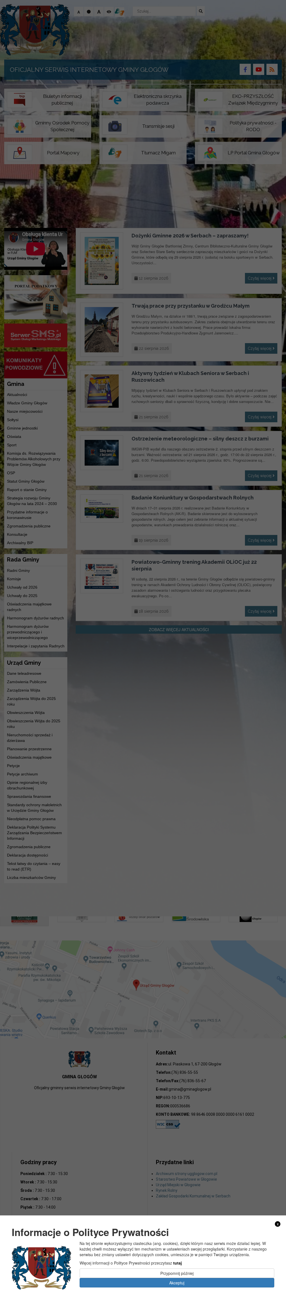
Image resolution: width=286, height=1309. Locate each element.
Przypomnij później (177, 1273)
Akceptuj (176, 1283)
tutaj (177, 1263)
